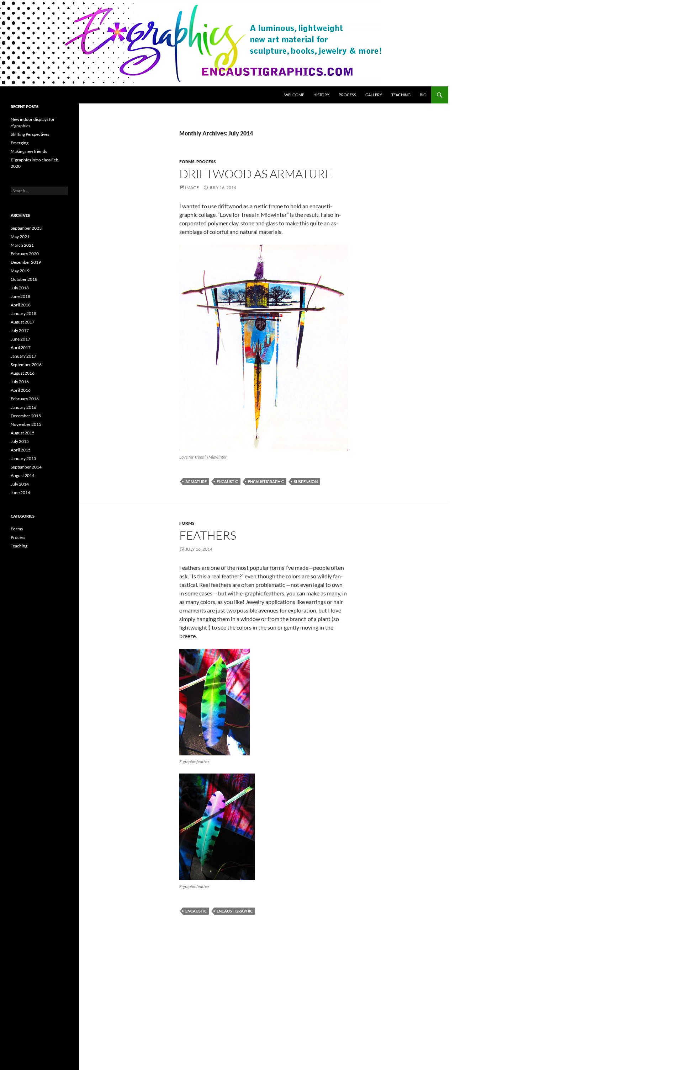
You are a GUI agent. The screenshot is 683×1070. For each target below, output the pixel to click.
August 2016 (23, 373)
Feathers (207, 535)
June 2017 (20, 339)
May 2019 (20, 270)
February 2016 (25, 398)
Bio (423, 94)
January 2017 (23, 356)
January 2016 (23, 407)
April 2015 (21, 450)
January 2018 (23, 313)
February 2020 (25, 253)
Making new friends (29, 151)
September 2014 (26, 467)
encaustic (227, 481)
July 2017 (20, 330)
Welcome (294, 94)
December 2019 (26, 262)
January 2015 (23, 458)
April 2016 (21, 390)
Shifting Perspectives (30, 134)
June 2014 (20, 492)
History (321, 94)
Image (192, 187)
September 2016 (26, 364)
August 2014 (23, 475)
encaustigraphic (266, 481)
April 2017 (21, 347)
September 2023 (26, 228)
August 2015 (23, 432)
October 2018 (24, 279)
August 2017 (23, 322)
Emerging (19, 142)
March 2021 (22, 245)
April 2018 (21, 304)
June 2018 (20, 296)
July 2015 (20, 441)
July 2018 (20, 287)
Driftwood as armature (255, 173)
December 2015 (26, 415)
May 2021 (20, 236)
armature (196, 481)
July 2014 (20, 484)
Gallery (373, 94)
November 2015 (26, 424)
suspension (306, 481)
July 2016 (20, 381)
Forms (187, 161)
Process (347, 94)
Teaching (401, 94)
